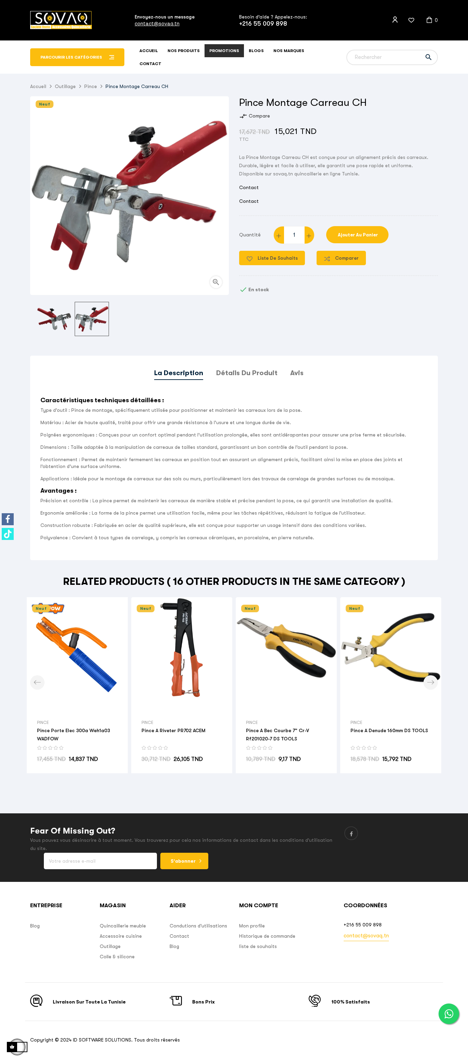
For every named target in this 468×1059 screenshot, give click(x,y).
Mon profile (252, 925)
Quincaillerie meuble (123, 925)
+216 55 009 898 (263, 23)
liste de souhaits (258, 946)
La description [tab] (178, 373)
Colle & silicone (117, 956)
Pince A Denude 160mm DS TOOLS (389, 730)
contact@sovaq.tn (157, 23)
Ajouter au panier (357, 234)
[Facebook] (8, 519)
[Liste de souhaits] (407, 20)
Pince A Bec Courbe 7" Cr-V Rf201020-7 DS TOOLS (277, 734)
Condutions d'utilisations (198, 925)
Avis (297, 373)
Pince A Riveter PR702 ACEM (173, 730)
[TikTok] (8, 534)
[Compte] (395, 19)
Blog (35, 925)
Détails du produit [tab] (247, 373)
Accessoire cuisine (121, 936)
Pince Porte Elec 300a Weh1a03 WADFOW (73, 734)
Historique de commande (267, 936)
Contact (249, 187)
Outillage (110, 946)
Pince (43, 722)
